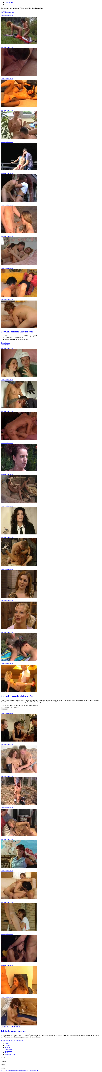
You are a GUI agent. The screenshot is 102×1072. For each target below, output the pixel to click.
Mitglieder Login (10, 1054)
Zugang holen (9, 2)
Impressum (8, 1051)
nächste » (18, 1027)
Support (7, 1047)
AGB (6, 1052)
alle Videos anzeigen (7, 12)
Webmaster (8, 1049)
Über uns (8, 1045)
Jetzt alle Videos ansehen (13, 1031)
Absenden (4, 709)
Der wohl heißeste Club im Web (17, 331)
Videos (7, 1044)
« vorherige (4, 1027)
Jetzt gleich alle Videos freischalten (12, 1040)
